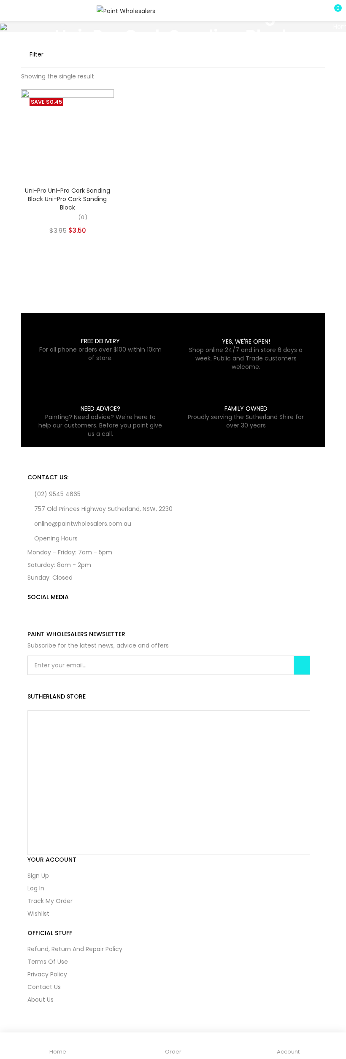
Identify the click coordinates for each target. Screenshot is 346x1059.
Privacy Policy (47, 974)
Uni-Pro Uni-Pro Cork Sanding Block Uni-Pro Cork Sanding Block (67, 199)
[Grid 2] (290, 54)
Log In (35, 888)
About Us (40, 999)
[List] (305, 54)
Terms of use (47, 961)
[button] (333, 10)
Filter (36, 54)
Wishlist (38, 913)
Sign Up (38, 875)
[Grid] (277, 54)
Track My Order (50, 901)
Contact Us (44, 987)
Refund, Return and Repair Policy (74, 949)
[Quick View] (75, 168)
